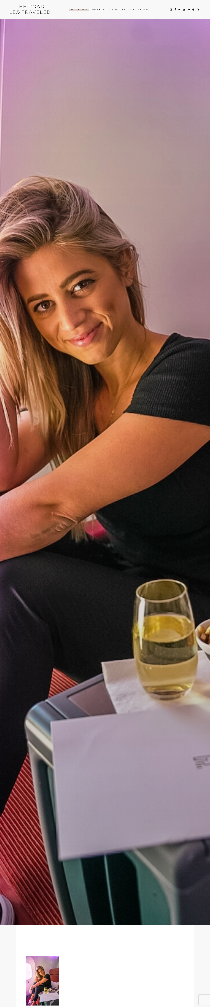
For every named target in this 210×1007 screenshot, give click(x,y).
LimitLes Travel (79, 10)
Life (123, 10)
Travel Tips (99, 10)
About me (143, 10)
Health (113, 10)
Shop (132, 10)
